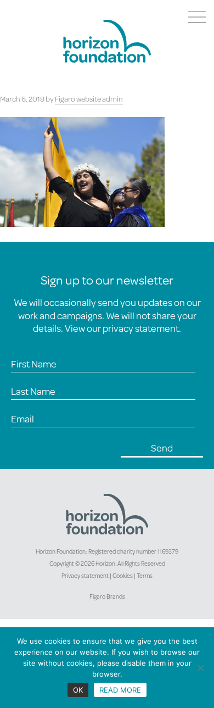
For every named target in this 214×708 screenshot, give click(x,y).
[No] (200, 667)
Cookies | (124, 575)
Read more (120, 689)
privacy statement (141, 328)
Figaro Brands (107, 596)
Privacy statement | (86, 575)
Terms (145, 575)
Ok (78, 689)
